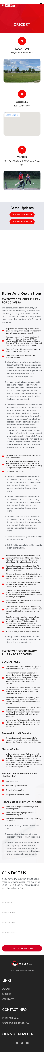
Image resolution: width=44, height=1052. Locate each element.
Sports (6, 993)
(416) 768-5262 (10, 1017)
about (6, 988)
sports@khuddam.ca (15, 1023)
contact (8, 999)
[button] (41, 4)
